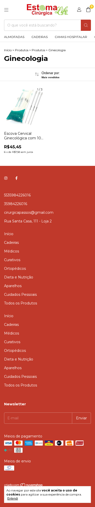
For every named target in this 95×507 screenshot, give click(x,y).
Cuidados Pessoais (20, 294)
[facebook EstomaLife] (16, 178)
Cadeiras (39, 37)
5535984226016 (17, 195)
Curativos (12, 260)
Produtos (21, 50)
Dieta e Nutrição (18, 277)
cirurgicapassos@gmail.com (28, 212)
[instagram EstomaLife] (6, 178)
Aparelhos (13, 286)
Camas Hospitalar (71, 37)
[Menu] (6, 10)
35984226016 (15, 204)
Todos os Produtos (20, 303)
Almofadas (14, 37)
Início (8, 50)
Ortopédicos (15, 268)
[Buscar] (86, 25)
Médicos (11, 251)
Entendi (12, 498)
